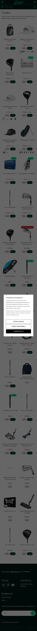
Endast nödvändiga (18, 326)
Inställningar (18, 321)
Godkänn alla (18, 331)
